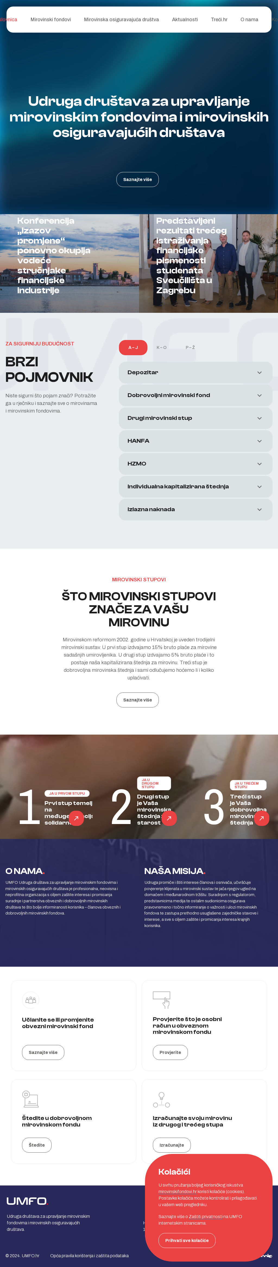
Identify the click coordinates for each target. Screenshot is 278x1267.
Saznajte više (137, 179)
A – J (133, 347)
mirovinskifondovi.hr (178, 1191)
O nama (249, 19)
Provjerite (170, 1052)
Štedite (37, 1145)
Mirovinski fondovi (50, 19)
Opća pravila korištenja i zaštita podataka (89, 1255)
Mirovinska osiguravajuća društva (121, 19)
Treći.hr (219, 19)
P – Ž (190, 347)
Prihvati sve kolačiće (187, 1240)
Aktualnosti (185, 19)
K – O (162, 347)
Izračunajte (172, 1145)
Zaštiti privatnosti (206, 1216)
